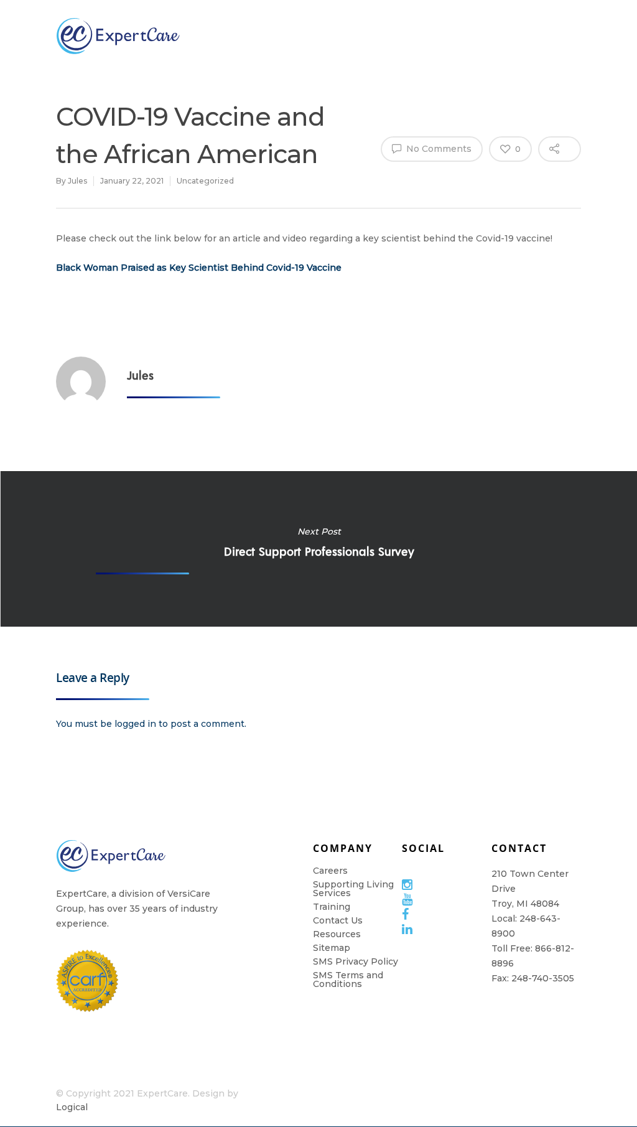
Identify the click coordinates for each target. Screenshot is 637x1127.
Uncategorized (205, 180)
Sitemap (331, 947)
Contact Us (338, 920)
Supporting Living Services (353, 888)
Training (449, 35)
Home (603, 35)
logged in (135, 723)
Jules (77, 180)
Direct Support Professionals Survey (318, 549)
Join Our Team (311, 35)
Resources (529, 35)
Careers (330, 870)
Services (377, 35)
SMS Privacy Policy (355, 961)
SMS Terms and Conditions (348, 979)
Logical (72, 1107)
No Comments (438, 148)
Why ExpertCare (236, 35)
